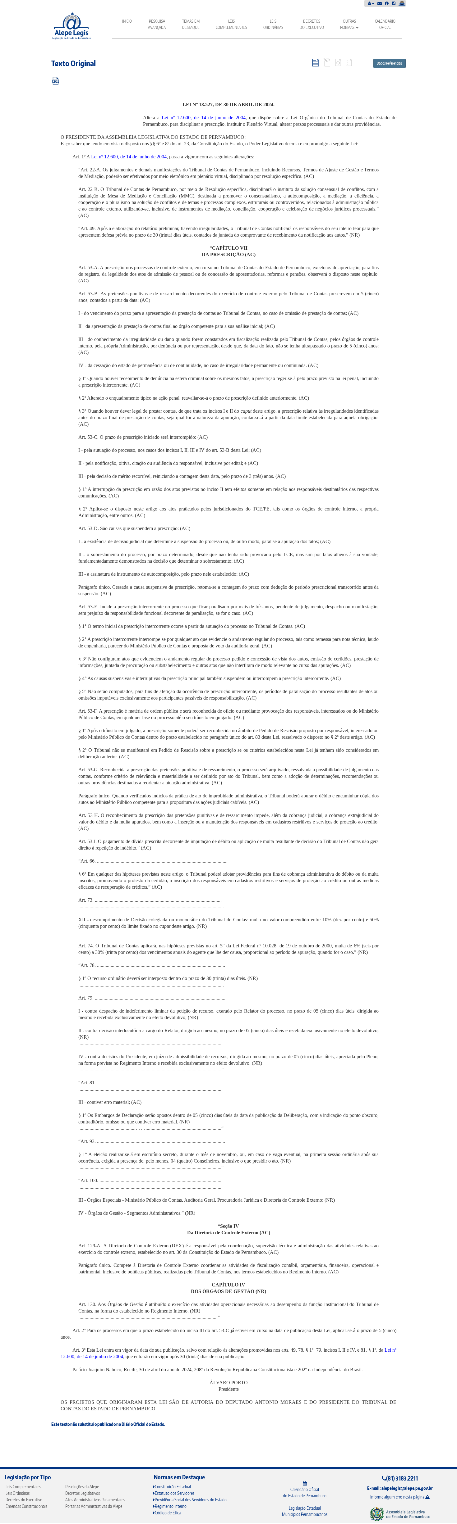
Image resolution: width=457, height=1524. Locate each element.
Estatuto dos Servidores (174, 1493)
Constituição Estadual (173, 1486)
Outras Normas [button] (348, 24)
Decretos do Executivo (312, 24)
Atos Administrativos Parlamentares (95, 1499)
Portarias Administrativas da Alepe (93, 1506)
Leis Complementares (231, 24)
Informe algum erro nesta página (397, 1496)
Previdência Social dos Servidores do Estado (191, 1499)
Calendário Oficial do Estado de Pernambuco (304, 1492)
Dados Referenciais (389, 63)
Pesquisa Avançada (157, 24)
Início (127, 21)
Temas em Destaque (191, 24)
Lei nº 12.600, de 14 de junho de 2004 (204, 117)
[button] (371, 3)
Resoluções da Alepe (82, 1486)
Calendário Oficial (385, 24)
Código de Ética (168, 1512)
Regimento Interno (171, 1506)
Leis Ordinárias (273, 24)
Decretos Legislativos (82, 1493)
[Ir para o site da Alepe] (400, 1513)
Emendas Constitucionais (26, 1506)
